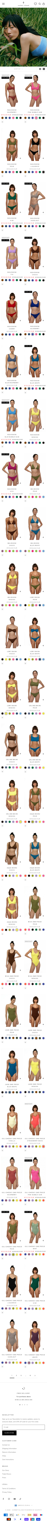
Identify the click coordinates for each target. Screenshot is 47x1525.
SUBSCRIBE (9, 1433)
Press (4, 1478)
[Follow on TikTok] (20, 1499)
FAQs (4, 1456)
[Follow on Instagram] (9, 1499)
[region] (23, 1394)
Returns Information (9, 1452)
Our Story (5, 1470)
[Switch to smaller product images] (44, 69)
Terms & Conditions (9, 1489)
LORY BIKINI (35, 598)
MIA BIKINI (35, 490)
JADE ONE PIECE (12, 1031)
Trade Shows (6, 1474)
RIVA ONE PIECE (35, 923)
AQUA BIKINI (35, 815)
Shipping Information (9, 1449)
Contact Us (6, 1445)
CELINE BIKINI (35, 707)
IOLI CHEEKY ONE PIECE (12, 1140)
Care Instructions (8, 1459)
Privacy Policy (6, 1492)
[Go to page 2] (35, 1375)
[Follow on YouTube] (15, 1499)
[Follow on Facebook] (3, 1499)
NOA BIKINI (12, 111)
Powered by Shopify (33, 1510)
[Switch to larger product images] (40, 69)
